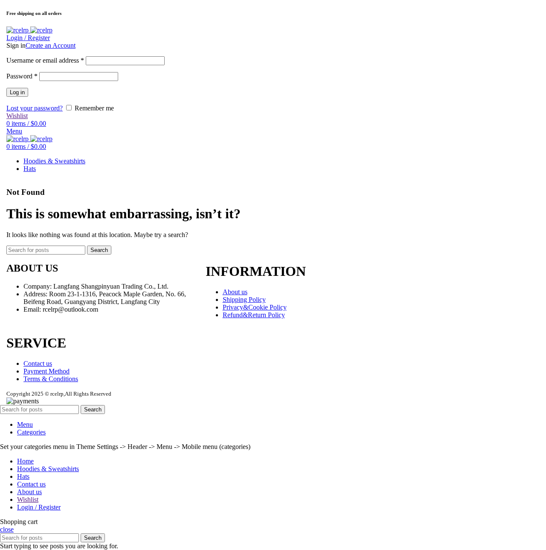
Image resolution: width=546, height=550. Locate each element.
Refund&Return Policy (254, 314)
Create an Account (51, 45)
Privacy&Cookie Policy (255, 307)
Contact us (37, 363)
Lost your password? (34, 108)
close (7, 529)
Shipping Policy (244, 299)
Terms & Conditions (50, 378)
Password (22, 76)
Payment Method (46, 371)
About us (235, 291)
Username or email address (45, 60)
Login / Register (39, 507)
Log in (17, 92)
